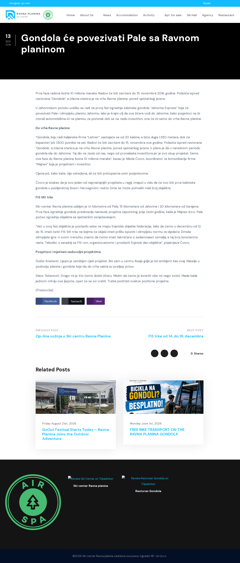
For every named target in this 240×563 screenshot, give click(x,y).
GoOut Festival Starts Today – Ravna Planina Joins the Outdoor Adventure (75, 434)
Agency (207, 15)
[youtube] (228, 3)
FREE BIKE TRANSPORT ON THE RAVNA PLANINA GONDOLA (157, 432)
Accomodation (127, 15)
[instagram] (233, 3)
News (107, 15)
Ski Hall (192, 15)
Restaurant (226, 15)
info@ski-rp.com (19, 3)
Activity (148, 15)
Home (71, 15)
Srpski (207, 3)
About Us (86, 15)
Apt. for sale (173, 15)
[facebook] (224, 3)
